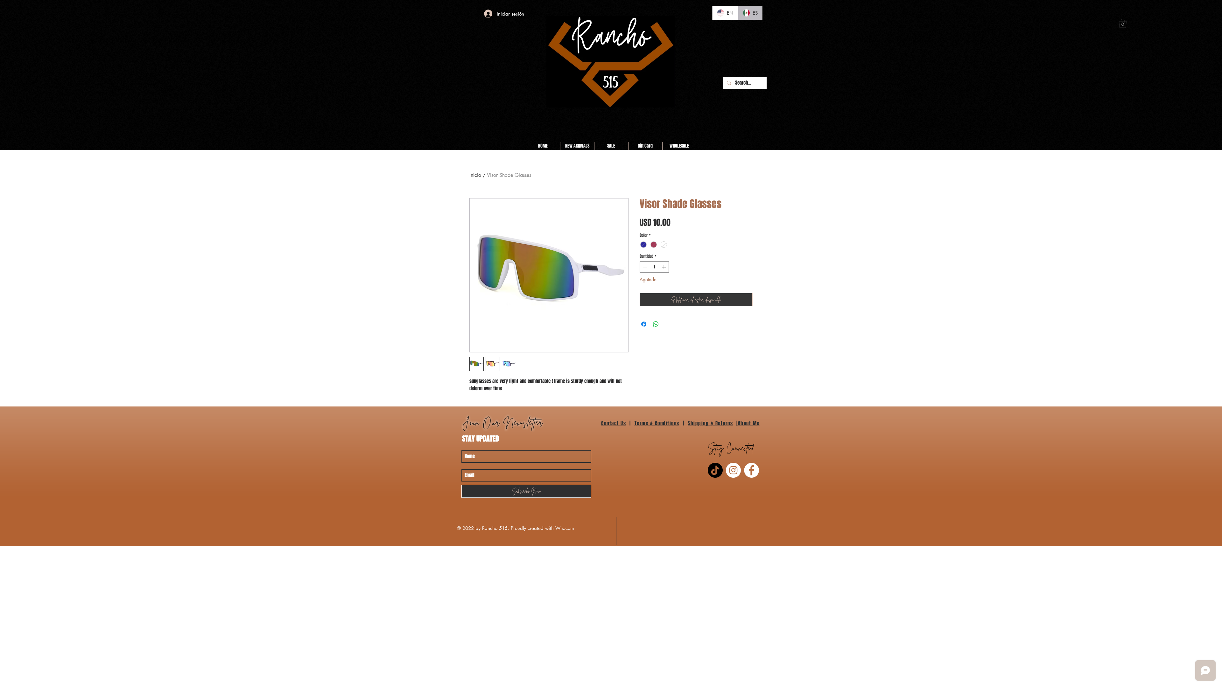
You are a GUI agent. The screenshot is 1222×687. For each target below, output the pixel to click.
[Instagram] (733, 470)
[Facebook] (751, 470)
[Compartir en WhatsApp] (656, 324)
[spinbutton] (654, 267)
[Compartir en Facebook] (644, 324)
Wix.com (564, 528)
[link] (1123, 23)
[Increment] (664, 267)
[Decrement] (644, 267)
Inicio (475, 175)
